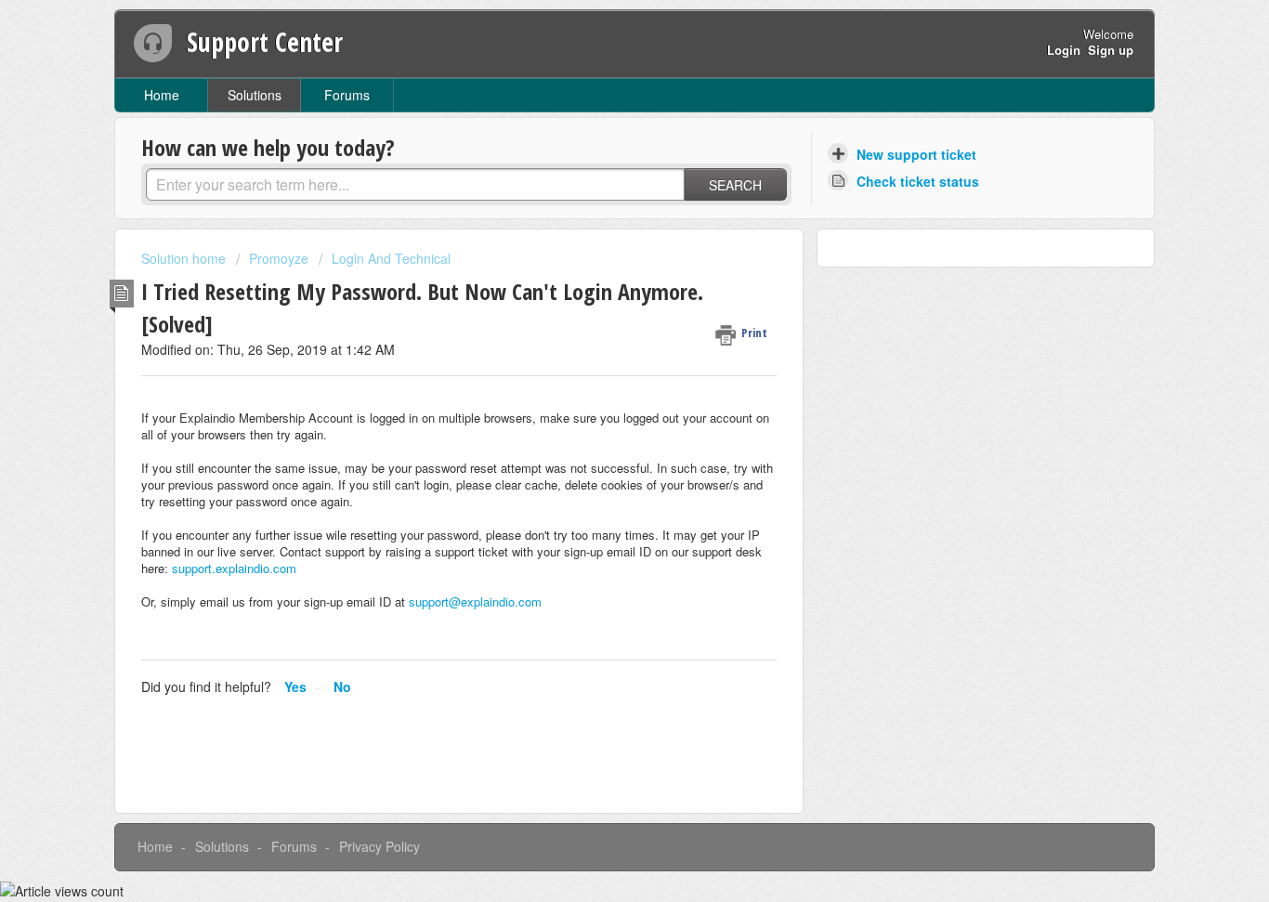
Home (161, 94)
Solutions (254, 94)
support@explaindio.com (475, 601)
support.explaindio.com (234, 568)
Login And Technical (391, 258)
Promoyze (278, 258)
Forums (347, 94)
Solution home (185, 258)
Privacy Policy (379, 846)
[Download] (600, 204)
